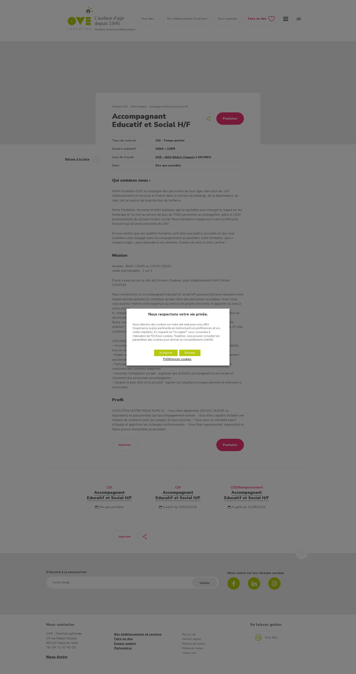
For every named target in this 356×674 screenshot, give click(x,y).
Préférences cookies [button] (177, 359)
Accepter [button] (165, 353)
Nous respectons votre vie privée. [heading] (178, 314)
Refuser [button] (189, 353)
